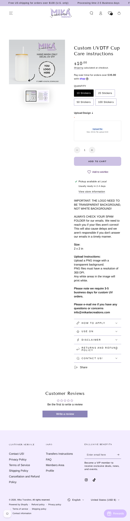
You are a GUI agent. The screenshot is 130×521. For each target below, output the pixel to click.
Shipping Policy (18, 470)
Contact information (22, 513)
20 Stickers (105, 94)
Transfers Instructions (59, 453)
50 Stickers (84, 103)
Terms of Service (19, 465)
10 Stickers (84, 94)
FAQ (48, 459)
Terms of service (20, 509)
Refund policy (38, 504)
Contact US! (16, 453)
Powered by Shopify (18, 504)
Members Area (55, 465)
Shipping (78, 68)
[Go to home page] (61, 13)
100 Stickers (106, 103)
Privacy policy (54, 504)
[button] (91, 13)
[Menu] (11, 13)
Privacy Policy (17, 459)
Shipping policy (39, 509)
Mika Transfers (24, 500)
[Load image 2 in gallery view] (42, 96)
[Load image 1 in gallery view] (31, 96)
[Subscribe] (119, 454)
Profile (50, 470)
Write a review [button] (65, 413)
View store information (92, 191)
